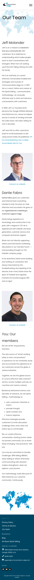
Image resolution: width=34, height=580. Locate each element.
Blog (3, 538)
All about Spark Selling (11, 541)
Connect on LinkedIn (17, 184)
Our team (6, 529)
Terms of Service (9, 526)
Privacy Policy (7, 522)
